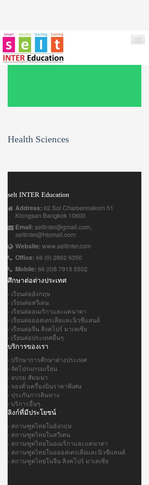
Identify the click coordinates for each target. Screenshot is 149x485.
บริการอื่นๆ (25, 403)
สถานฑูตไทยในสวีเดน (40, 434)
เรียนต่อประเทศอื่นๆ (37, 337)
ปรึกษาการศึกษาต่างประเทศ (49, 359)
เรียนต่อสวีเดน (30, 302)
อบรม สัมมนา (29, 377)
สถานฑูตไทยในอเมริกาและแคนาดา (59, 443)
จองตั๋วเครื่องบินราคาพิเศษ (46, 386)
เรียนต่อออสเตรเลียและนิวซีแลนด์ (55, 320)
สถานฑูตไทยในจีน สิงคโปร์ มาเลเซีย (60, 460)
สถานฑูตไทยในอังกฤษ (41, 425)
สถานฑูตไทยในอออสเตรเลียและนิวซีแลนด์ (68, 452)
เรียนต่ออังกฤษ (30, 293)
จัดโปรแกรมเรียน (34, 368)
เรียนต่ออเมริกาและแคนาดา (48, 311)
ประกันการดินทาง (35, 394)
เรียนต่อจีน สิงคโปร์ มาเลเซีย (49, 328)
